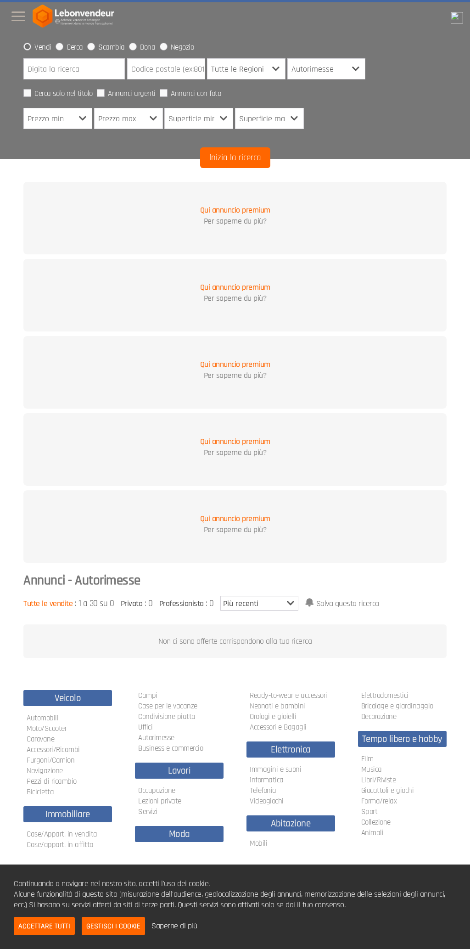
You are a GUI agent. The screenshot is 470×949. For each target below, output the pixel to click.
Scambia (111, 47)
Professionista (181, 603)
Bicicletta (40, 792)
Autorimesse (156, 738)
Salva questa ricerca (347, 603)
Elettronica (291, 749)
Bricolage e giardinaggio (397, 706)
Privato (132, 603)
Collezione (376, 822)
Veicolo (68, 698)
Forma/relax (379, 801)
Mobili (258, 843)
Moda (179, 834)
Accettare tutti (44, 926)
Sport (369, 812)
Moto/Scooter (47, 729)
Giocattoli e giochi (387, 791)
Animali (372, 833)
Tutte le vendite (48, 603)
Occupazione (156, 791)
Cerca (75, 47)
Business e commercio (170, 748)
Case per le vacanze (167, 706)
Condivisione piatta (167, 717)
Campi (147, 696)
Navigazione (45, 771)
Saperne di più (174, 926)
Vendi (42, 47)
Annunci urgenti (132, 94)
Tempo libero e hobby (402, 739)
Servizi (147, 812)
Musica (371, 769)
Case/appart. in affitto (60, 845)
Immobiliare (67, 814)
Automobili (42, 718)
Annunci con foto (196, 94)
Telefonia (263, 791)
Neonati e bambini (277, 706)
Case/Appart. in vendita (62, 834)
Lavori (179, 770)
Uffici (145, 727)
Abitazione (290, 823)
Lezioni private (159, 801)
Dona (147, 47)
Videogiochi (267, 801)
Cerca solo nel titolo (63, 94)
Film (367, 759)
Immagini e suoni (275, 769)
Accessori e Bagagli (278, 727)
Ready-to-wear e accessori (288, 696)
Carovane (40, 739)
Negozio (182, 47)
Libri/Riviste (378, 780)
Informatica (267, 780)
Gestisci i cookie (113, 926)
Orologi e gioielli (273, 717)
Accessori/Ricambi (53, 750)
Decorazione (379, 717)
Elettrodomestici (384, 696)
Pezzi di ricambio (52, 781)
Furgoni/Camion (50, 760)
